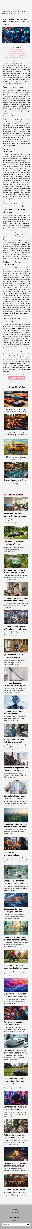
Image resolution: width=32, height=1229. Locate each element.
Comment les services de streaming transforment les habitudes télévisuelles (15, 1192)
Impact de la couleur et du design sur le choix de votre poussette (15, 968)
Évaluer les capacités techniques (16, 51)
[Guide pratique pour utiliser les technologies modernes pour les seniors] (16, 1126)
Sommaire (17, 47)
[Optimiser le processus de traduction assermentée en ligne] (16, 1041)
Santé (15, 1215)
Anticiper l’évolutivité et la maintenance (16, 57)
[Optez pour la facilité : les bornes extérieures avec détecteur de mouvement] (16, 1154)
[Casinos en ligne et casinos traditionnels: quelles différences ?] (16, 422)
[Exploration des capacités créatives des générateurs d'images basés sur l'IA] (16, 984)
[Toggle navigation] (4, 2)
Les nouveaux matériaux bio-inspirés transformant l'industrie (15, 939)
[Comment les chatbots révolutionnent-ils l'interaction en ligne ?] (16, 702)
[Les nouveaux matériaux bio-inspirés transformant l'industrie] (16, 928)
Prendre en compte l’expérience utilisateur (16, 53)
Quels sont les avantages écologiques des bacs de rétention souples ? (14, 572)
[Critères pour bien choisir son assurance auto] (16, 447)
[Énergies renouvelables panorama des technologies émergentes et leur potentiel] (16, 871)
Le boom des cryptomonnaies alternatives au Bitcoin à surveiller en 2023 (14, 856)
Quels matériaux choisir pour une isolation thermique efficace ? (14, 657)
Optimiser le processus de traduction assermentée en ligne (15, 1052)
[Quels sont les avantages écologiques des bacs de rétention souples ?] (16, 561)
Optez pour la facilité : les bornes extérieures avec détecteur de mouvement (15, 1166)
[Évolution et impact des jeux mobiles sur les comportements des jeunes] (16, 1013)
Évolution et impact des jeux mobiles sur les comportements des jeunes (15, 1024)
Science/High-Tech (12, 9)
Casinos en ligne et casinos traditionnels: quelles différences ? (15, 434)
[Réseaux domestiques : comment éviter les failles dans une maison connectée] (16, 504)
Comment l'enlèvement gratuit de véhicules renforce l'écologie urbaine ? (16, 544)
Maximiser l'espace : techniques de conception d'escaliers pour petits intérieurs (15, 687)
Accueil (3, 9)
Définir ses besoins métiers (16, 49)
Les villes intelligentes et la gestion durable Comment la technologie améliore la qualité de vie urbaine (16, 828)
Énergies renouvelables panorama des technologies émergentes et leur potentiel (15, 884)
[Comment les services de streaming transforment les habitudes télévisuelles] (16, 1180)
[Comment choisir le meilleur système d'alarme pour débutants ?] (16, 589)
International (15, 1212)
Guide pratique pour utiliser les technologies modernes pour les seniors (16, 1137)
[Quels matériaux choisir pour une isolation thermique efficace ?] (16, 645)
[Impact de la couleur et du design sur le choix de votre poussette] (16, 956)
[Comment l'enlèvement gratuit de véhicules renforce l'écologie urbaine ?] (16, 532)
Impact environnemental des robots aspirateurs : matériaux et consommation (16, 1081)
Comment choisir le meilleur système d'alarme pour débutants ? (16, 600)
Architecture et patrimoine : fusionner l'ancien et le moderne (16, 770)
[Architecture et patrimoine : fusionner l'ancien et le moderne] (16, 758)
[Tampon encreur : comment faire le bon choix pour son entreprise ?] (16, 399)
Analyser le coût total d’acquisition (16, 55)
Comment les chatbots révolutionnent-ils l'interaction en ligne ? (13, 713)
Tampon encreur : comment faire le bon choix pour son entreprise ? (15, 410)
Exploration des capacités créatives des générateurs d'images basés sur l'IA (15, 996)
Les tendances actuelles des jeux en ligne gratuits (15, 1108)
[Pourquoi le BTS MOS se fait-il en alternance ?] (16, 730)
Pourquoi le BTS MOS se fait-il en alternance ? (14, 740)
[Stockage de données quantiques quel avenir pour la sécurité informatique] (16, 900)
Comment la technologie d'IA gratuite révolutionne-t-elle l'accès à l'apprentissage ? (16, 630)
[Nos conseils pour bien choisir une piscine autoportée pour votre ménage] (16, 470)
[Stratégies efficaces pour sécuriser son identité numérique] (16, 787)
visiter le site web (9, 362)
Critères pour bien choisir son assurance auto (16, 458)
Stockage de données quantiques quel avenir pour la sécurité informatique (14, 913)
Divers (15, 1220)
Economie (15, 1210)
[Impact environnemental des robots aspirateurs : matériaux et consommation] (16, 1069)
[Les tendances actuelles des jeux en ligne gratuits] (16, 1097)
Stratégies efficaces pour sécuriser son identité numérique (14, 798)
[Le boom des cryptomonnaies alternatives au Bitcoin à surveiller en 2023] (16, 843)
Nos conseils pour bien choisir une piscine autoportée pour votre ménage (15, 482)
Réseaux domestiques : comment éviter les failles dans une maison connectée (16, 516)
